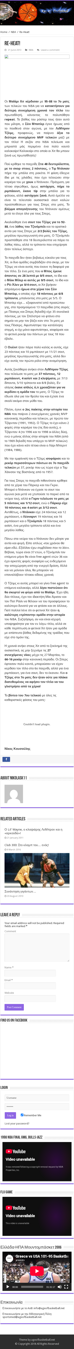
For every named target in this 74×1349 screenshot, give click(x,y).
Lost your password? (17, 1123)
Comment (10, 931)
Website (9, 992)
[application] (37, 1161)
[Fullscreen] (66, 1287)
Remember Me (32, 1115)
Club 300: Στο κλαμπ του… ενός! (27, 845)
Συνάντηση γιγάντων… (20, 891)
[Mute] (60, 1287)
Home (3, 32)
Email (9, 980)
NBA (13, 32)
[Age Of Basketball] (37, 13)
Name (9, 967)
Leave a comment (50, 50)
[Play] (8, 1287)
